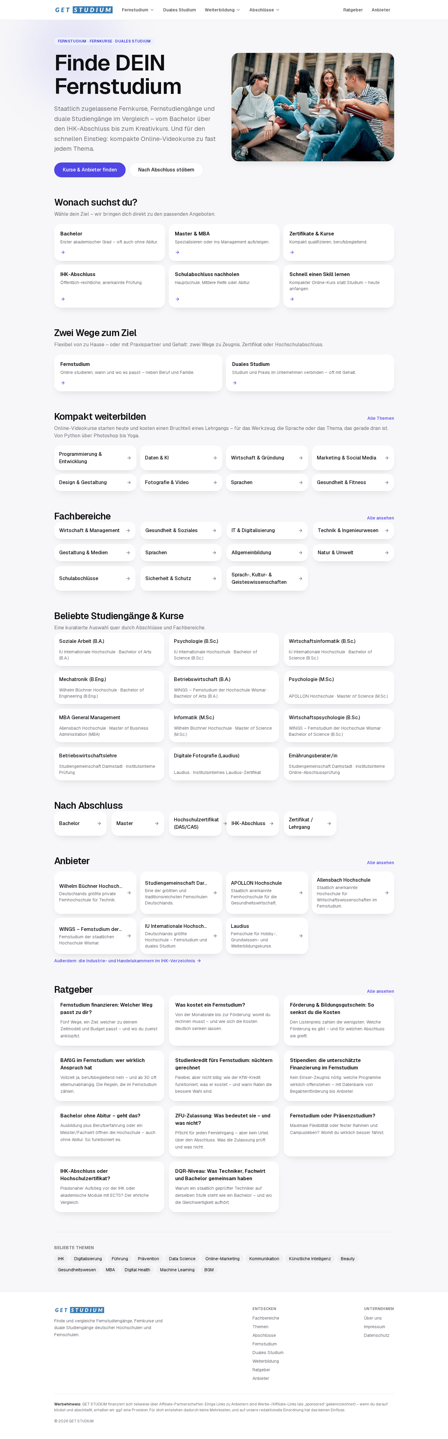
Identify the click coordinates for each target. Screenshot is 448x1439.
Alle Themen (380, 418)
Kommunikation (264, 1258)
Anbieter (381, 10)
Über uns (373, 1318)
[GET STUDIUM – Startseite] (83, 10)
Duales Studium (179, 10)
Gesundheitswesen (77, 1270)
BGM (209, 1270)
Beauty (348, 1258)
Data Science (182, 1258)
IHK (61, 1258)
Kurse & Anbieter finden (90, 169)
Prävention (148, 1258)
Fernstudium (135, 10)
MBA (110, 1270)
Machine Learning (177, 1270)
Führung (120, 1258)
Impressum (374, 1326)
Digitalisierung (88, 1258)
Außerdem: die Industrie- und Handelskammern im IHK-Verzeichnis (124, 961)
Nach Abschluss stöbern (166, 169)
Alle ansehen (380, 518)
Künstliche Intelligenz (310, 1258)
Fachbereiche (265, 1318)
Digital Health (137, 1270)
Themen (260, 1326)
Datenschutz (376, 1335)
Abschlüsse (261, 10)
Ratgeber (353, 10)
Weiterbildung (220, 10)
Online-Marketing (222, 1258)
